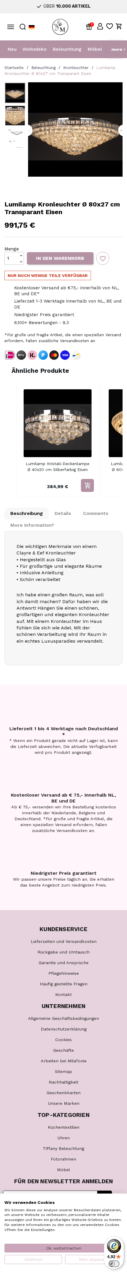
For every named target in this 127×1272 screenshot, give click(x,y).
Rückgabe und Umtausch (63, 952)
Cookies (63, 1039)
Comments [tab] (95, 513)
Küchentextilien (63, 1127)
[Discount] (90, 26)
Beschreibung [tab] (26, 513)
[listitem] (57, 439)
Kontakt (63, 994)
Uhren (63, 1137)
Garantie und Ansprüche (64, 962)
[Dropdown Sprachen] (32, 27)
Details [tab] (63, 513)
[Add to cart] (87, 485)
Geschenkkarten (64, 1092)
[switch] (114, 1263)
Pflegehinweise (63, 973)
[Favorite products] (109, 26)
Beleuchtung (67, 49)
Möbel (94, 49)
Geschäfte (63, 1050)
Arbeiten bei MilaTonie (64, 1060)
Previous (29, 130)
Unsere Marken (63, 1103)
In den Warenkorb (60, 258)
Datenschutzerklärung (64, 1029)
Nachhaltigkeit (63, 1082)
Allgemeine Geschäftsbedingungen (63, 1018)
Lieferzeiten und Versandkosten (64, 941)
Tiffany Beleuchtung (63, 1148)
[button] (100, 26)
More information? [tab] (32, 525)
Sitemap (63, 1071)
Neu (12, 49)
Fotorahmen (63, 1159)
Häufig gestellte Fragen (63, 984)
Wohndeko (34, 49)
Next (121, 130)
